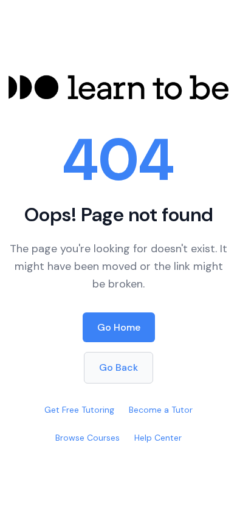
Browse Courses (87, 437)
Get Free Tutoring (79, 409)
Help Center (158, 437)
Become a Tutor (161, 409)
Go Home (118, 327)
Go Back (118, 367)
